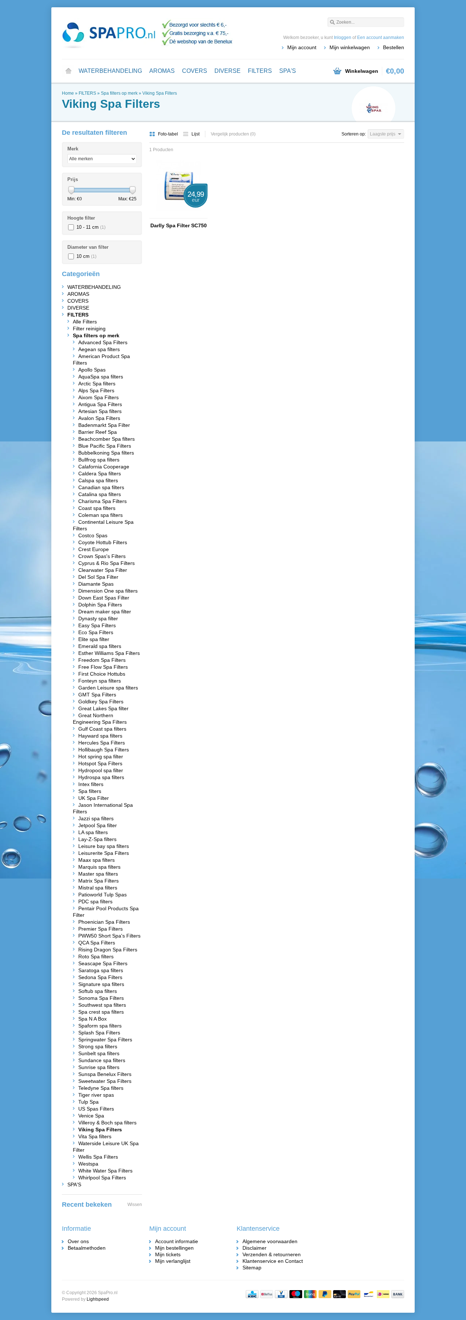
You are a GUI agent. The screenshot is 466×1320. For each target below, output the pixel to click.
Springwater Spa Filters (105, 1039)
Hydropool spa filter (100, 770)
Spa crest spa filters (101, 1012)
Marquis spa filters (99, 867)
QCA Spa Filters (96, 943)
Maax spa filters (96, 860)
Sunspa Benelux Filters (104, 1074)
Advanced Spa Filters (102, 342)
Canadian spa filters (101, 487)
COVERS (194, 71)
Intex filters (90, 784)
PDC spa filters (95, 901)
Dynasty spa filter (98, 618)
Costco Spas (92, 535)
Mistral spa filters (97, 888)
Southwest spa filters (102, 1005)
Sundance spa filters (101, 1060)
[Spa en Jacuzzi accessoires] (147, 32)
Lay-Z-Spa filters (97, 839)
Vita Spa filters (94, 1136)
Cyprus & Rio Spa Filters (106, 563)
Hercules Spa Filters (101, 743)
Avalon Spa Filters (99, 418)
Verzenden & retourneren (271, 1254)
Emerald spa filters (99, 646)
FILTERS (260, 71)
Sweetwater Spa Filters (104, 1081)
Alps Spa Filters (96, 390)
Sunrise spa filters (98, 1067)
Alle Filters (85, 322)
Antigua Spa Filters (100, 404)
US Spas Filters (96, 1109)
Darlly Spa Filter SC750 (178, 225)
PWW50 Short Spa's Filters (109, 936)
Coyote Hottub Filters (102, 542)
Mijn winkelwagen (349, 47)
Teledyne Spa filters (100, 1088)
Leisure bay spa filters (103, 846)
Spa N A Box (92, 1019)
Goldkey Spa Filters (100, 701)
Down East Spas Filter (103, 598)
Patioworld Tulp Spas (102, 894)
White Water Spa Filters (105, 1171)
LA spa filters (93, 832)
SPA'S (287, 71)
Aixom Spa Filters (98, 397)
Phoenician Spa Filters (104, 922)
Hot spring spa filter (100, 756)
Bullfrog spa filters (98, 460)
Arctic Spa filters (96, 383)
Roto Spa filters (96, 956)
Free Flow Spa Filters (103, 667)
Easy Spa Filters (97, 625)
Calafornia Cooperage (103, 467)
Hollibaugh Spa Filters (103, 750)
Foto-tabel (168, 134)
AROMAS (162, 71)
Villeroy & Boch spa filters (107, 1122)
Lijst (195, 134)
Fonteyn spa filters (99, 681)
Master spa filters (98, 874)
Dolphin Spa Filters (100, 605)
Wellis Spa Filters (98, 1157)
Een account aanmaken (380, 37)
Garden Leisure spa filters (108, 688)
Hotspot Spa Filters (100, 763)
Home (68, 71)
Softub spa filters (97, 991)
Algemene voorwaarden (269, 1241)
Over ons (78, 1241)
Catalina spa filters (99, 494)
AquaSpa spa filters (100, 377)
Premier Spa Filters (100, 929)
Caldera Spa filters (99, 473)
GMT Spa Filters (97, 695)
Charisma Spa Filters (102, 501)
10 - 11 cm (91, 227)
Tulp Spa (88, 1102)
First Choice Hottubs (101, 674)
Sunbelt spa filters (98, 1053)
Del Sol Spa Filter (98, 577)
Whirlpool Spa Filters (102, 1177)
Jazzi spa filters (96, 818)
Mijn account (301, 47)
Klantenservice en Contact (272, 1261)
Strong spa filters (97, 1046)
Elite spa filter (93, 639)
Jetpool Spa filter (97, 825)
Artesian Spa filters (100, 411)
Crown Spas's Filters (102, 556)
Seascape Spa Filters (102, 963)
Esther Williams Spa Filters (109, 653)
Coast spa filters (96, 508)
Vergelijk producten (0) (233, 134)
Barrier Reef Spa (97, 432)
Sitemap (251, 1267)
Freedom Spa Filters (102, 660)
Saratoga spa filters (100, 970)
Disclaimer (254, 1248)
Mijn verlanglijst (172, 1261)
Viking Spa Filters (159, 93)
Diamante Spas (96, 584)
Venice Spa (91, 1116)
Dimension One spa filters (108, 591)
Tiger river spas (96, 1095)
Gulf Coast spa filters (102, 729)
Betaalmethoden (87, 1248)
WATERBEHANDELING (110, 71)
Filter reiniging (89, 328)
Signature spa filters (101, 984)
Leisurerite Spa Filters (103, 853)
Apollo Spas (92, 370)
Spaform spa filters (100, 1026)
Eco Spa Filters (95, 632)
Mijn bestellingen (174, 1248)
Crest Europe (93, 549)
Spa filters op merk (119, 93)
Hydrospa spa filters (101, 777)
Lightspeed (98, 1299)
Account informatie (176, 1241)
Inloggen (342, 37)
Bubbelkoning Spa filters (106, 453)
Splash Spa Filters (99, 1033)
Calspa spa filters (98, 480)
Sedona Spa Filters (100, 977)
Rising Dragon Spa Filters (107, 949)
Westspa (88, 1164)
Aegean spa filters (99, 349)
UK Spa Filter (93, 798)
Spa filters (89, 791)
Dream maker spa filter (104, 611)
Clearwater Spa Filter (102, 570)
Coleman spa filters (100, 515)
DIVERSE (227, 71)
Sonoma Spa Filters (101, 998)
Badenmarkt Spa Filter (104, 425)
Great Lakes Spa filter (103, 708)
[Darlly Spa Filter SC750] (178, 215)
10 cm (86, 256)
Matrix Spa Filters (98, 881)
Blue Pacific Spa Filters (104, 446)
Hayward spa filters (100, 736)
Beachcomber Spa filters (106, 439)
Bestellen (393, 47)
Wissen (134, 1204)
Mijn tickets (168, 1254)
